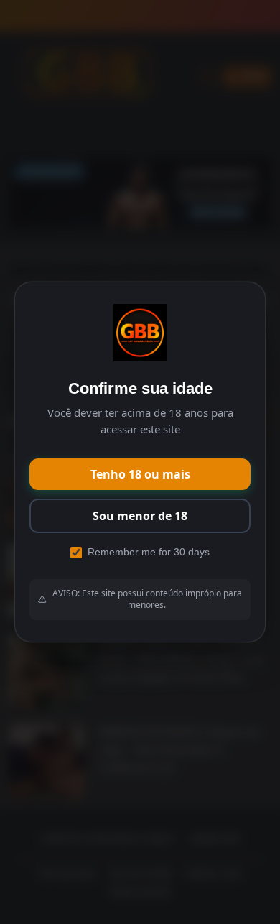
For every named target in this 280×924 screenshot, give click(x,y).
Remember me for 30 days (149, 552)
